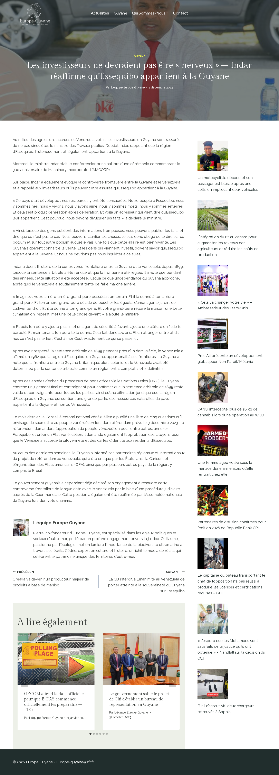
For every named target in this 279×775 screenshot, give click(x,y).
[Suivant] (172, 682)
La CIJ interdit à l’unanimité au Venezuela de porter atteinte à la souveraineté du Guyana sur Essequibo (146, 581)
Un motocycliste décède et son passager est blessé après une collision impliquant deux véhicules (228, 184)
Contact (180, 13)
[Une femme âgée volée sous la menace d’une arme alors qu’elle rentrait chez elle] (232, 440)
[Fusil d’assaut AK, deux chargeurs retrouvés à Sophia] (232, 684)
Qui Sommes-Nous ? (150, 13)
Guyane (120, 13)
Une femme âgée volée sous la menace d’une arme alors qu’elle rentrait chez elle (225, 468)
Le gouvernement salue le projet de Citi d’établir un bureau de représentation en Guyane (139, 699)
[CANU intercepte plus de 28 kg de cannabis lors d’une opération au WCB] (232, 387)
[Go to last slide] (24, 682)
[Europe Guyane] (35, 13)
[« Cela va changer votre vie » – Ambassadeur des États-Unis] (232, 280)
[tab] (90, 734)
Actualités (100, 13)
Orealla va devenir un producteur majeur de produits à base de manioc (51, 578)
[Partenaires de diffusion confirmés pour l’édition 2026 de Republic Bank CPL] (232, 500)
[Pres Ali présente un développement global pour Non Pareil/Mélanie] (232, 334)
